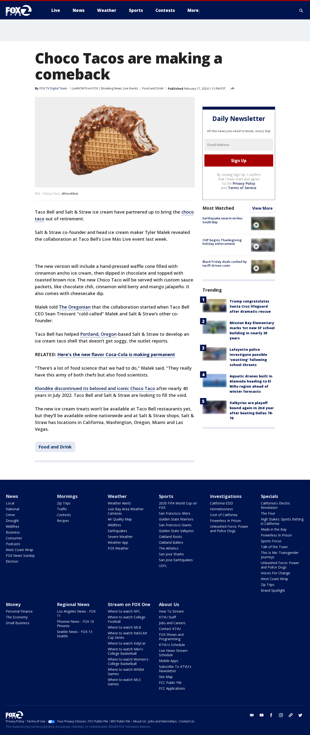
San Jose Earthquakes (176, 560)
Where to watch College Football (126, 619)
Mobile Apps (168, 660)
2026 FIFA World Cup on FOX (178, 505)
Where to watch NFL (124, 611)
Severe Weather (120, 536)
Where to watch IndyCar (127, 643)
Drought (12, 520)
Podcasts (13, 544)
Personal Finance (19, 611)
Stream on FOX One (129, 604)
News (12, 496)
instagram (281, 715)
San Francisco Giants (175, 525)
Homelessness (221, 509)
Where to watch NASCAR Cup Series (127, 635)
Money (13, 604)
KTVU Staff (167, 617)
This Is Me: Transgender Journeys (280, 554)
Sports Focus (271, 541)
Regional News (73, 604)
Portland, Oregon (98, 334)
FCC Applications (172, 688)
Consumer (14, 538)
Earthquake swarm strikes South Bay (222, 220)
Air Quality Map (120, 519)
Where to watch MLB (124, 627)
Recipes (63, 520)
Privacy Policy (244, 183)
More (193, 10)
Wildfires (12, 526)
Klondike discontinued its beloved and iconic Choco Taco (95, 388)
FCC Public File (170, 682)
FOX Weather (118, 548)
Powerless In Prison (225, 520)
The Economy (17, 617)
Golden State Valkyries (176, 530)
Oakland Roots (170, 536)
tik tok (290, 715)
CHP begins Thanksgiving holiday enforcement (222, 242)
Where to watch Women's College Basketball (128, 661)
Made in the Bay (274, 529)
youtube (261, 715)
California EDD (221, 503)
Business (13, 532)
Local (10, 503)
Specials (269, 496)
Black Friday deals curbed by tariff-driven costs (224, 263)
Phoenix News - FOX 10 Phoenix (75, 623)
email (252, 715)
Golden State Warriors (176, 519)
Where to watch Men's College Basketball (125, 651)
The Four (268, 513)
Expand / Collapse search (301, 10)
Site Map (166, 676)
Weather (117, 496)
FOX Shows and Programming (171, 636)
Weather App (118, 542)
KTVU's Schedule (172, 644)
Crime (10, 514)
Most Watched (218, 208)
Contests (64, 514)
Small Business (17, 623)
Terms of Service (242, 188)
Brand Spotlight (273, 590)
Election (12, 561)
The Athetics (168, 548)
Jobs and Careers (172, 623)
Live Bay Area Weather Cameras (126, 511)
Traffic (62, 509)
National (12, 509)
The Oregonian (75, 307)
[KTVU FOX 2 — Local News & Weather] (22, 10)
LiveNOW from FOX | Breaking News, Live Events (105, 88)
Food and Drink (152, 88)
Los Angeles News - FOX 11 (76, 613)
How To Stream (171, 611)
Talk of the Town (274, 546)
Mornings (67, 496)
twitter (300, 715)
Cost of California (223, 514)
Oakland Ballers (171, 542)
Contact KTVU (170, 628)
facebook (271, 715)
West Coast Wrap (19, 549)
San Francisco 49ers (174, 513)
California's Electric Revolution (275, 505)
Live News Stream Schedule (173, 652)
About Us (169, 604)
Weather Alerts (119, 503)
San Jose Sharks (171, 554)
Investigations (225, 496)
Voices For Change (275, 573)
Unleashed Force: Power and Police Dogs (229, 528)
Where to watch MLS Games (124, 681)
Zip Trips (63, 503)
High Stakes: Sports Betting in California (282, 521)
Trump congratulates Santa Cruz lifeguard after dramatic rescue (250, 306)
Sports (166, 496)
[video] (263, 223)
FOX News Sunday (20, 555)
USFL (163, 565)
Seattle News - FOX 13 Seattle (74, 633)
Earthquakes (117, 530)
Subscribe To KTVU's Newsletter (175, 668)
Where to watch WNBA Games (126, 671)
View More (262, 208)
